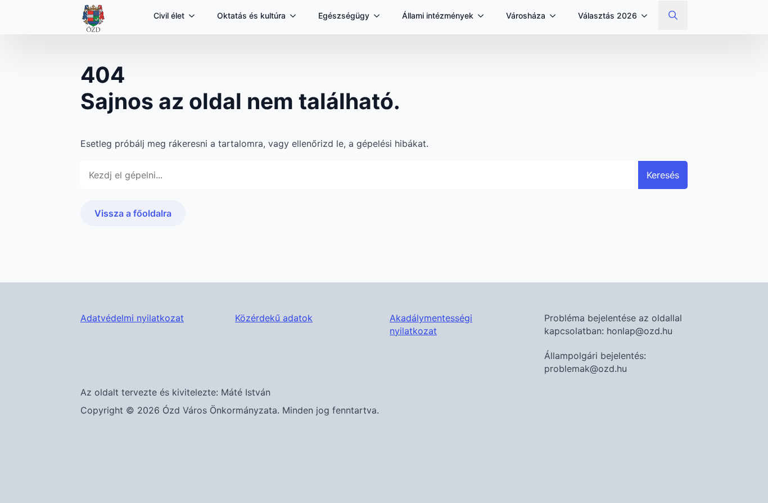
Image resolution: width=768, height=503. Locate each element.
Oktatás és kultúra (251, 15)
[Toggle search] (673, 15)
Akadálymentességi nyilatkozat (431, 324)
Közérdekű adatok (274, 318)
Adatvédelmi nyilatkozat (132, 318)
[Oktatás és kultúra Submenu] (296, 16)
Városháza (525, 15)
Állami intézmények (437, 15)
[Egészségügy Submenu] (380, 16)
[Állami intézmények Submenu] (484, 16)
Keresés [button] (663, 175)
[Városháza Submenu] (556, 16)
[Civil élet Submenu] (195, 16)
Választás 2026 (607, 15)
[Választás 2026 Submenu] (647, 16)
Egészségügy (343, 15)
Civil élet (168, 15)
